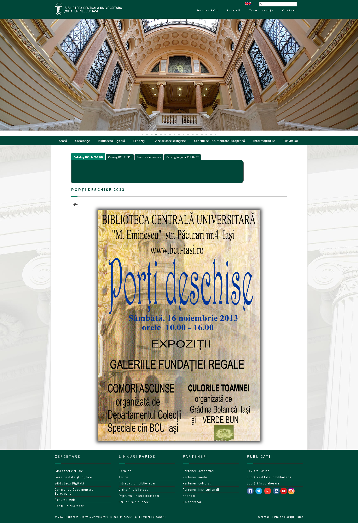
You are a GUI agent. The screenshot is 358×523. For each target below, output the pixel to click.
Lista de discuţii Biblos (287, 516)
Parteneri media (195, 477)
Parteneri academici (198, 471)
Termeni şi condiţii (153, 516)
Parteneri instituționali (201, 490)
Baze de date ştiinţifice (170, 141)
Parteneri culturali (197, 483)
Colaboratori (192, 502)
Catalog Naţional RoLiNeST (182, 157)
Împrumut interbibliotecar (139, 496)
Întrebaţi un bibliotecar (137, 483)
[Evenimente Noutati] (75, 208)
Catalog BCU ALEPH (120, 157)
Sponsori (190, 496)
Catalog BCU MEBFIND (88, 157)
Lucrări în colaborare (263, 483)
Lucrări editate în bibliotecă (269, 477)
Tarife (123, 477)
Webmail (264, 516)
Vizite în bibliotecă (134, 490)
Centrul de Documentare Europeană (219, 141)
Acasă (63, 141)
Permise (125, 471)
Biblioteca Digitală (111, 141)
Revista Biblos (258, 471)
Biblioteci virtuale (69, 471)
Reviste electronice (149, 157)
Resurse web (65, 500)
